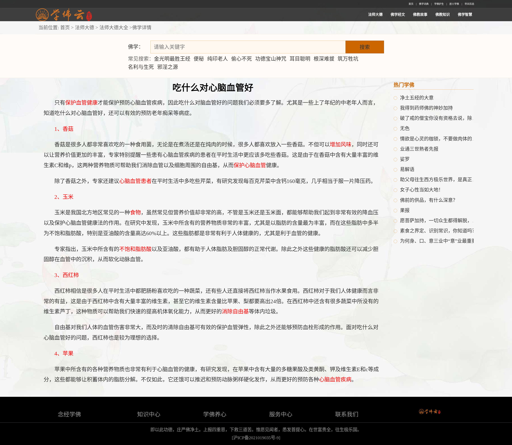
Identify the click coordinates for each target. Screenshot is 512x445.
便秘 (199, 59)
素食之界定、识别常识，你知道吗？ (438, 230)
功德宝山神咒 (270, 59)
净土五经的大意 (417, 97)
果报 (405, 210)
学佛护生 (439, 4)
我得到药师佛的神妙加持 (426, 108)
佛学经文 (398, 15)
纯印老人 (217, 59)
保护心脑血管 (250, 165)
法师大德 (375, 15)
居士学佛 (454, 4)
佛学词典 (424, 4)
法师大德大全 (113, 27)
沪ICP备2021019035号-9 (256, 437)
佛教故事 (420, 15)
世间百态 (469, 4)
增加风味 (340, 145)
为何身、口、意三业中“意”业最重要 (438, 241)
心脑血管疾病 (335, 380)
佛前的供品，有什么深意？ (429, 200)
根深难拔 (324, 59)
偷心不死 (241, 59)
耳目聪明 (300, 59)
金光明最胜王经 (172, 59)
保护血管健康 (81, 103)
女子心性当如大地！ (421, 189)
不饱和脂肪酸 (135, 249)
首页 (411, 4)
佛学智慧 (465, 15)
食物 (135, 213)
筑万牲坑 (348, 59)
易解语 (407, 169)
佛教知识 (442, 15)
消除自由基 (235, 312)
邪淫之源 (167, 67)
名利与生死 (141, 67)
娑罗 (405, 159)
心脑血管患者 (135, 181)
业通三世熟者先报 (419, 149)
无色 (405, 128)
